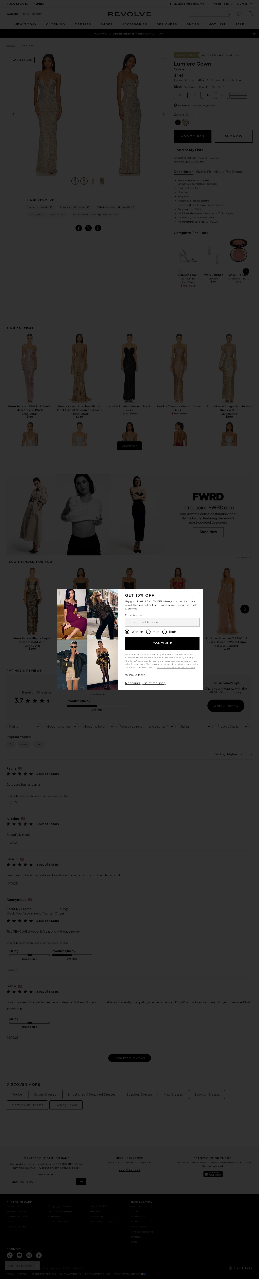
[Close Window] (199, 592)
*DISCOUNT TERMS (135, 675)
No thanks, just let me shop (145, 683)
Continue (162, 643)
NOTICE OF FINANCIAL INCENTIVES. (176, 667)
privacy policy (191, 664)
